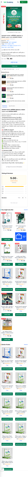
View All (25, 209)
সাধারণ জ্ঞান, (4, 47)
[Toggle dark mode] (18, 2)
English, (9, 43)
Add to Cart (24, 236)
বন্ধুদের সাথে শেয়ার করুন (9, 69)
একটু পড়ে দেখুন (14, 62)
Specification (12, 105)
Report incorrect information (15, 166)
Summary (4, 105)
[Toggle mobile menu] (1, 2)
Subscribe (14, 66)
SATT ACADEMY (13, 42)
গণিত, (12, 43)
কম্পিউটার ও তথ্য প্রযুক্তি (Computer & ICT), (11, 45)
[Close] (2, 469)
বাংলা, (6, 43)
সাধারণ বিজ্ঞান (10, 47)
